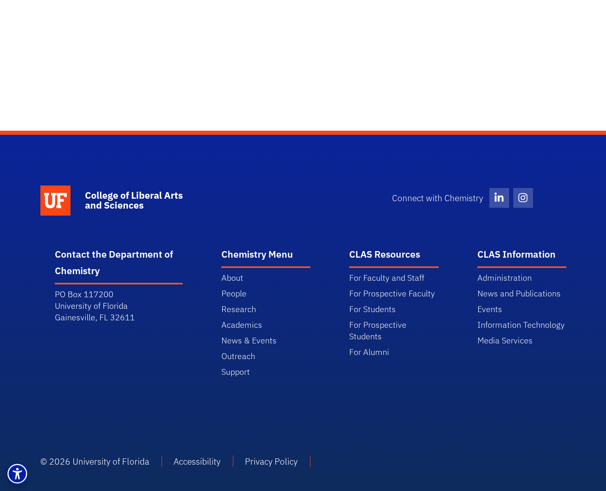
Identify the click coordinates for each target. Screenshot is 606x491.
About (232, 277)
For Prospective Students (377, 330)
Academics (241, 324)
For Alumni (369, 351)
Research (238, 309)
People (234, 293)
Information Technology (521, 324)
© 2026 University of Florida (94, 461)
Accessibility (197, 461)
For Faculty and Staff (386, 277)
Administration (504, 277)
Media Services (505, 340)
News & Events (249, 340)
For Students (372, 309)
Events (489, 309)
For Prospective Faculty (392, 293)
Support (235, 371)
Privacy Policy (271, 461)
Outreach (238, 356)
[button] (17, 473)
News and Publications (519, 293)
